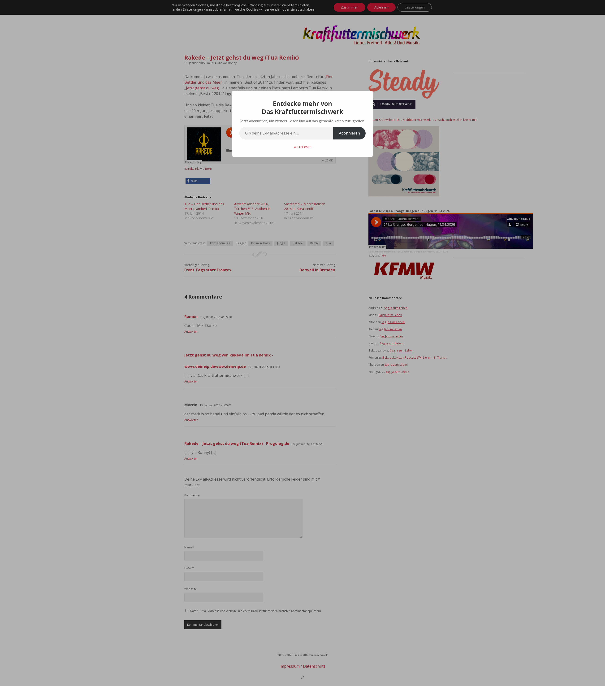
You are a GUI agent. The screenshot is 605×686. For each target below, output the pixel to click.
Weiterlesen (302, 146)
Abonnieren (349, 133)
